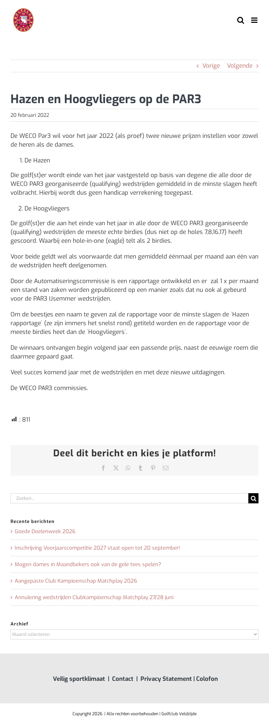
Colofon (207, 679)
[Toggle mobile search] (240, 20)
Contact (122, 679)
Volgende (240, 66)
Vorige (211, 66)
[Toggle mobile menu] (254, 20)
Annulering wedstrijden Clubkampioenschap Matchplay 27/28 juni (94, 597)
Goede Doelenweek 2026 (45, 531)
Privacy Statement (166, 679)
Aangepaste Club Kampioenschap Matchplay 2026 (76, 580)
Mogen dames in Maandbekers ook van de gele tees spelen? (88, 564)
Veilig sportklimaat (79, 679)
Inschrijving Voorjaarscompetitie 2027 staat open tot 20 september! (97, 547)
